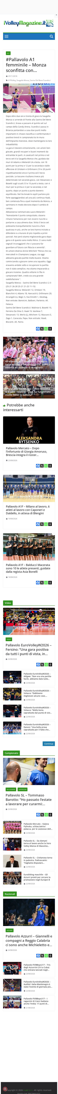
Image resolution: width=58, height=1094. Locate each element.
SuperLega (22, 789)
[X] (42, 328)
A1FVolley (12, 80)
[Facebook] (38, 328)
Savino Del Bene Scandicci (40, 80)
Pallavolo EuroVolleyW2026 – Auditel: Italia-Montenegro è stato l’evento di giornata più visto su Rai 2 (37, 984)
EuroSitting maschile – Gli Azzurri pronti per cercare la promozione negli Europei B (37, 877)
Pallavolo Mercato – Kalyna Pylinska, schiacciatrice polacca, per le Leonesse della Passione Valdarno (38, 826)
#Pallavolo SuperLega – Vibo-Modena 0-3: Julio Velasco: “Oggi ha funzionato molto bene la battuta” (28, 391)
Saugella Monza (23, 80)
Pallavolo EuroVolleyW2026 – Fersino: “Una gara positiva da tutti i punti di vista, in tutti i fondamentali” (29, 649)
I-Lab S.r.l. (28, 1090)
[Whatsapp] (46, 328)
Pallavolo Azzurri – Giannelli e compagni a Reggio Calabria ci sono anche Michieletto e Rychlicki (29, 940)
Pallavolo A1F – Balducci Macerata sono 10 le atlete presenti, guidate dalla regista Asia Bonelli (28, 568)
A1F (8, 53)
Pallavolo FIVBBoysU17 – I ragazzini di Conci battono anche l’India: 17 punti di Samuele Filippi (36, 1001)
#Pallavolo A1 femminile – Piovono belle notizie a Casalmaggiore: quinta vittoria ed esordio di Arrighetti (27, 364)
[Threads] (50, 328)
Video (9, 639)
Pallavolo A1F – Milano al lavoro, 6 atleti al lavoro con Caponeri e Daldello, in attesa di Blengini (28, 510)
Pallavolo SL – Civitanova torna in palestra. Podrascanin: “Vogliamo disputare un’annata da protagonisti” (38, 860)
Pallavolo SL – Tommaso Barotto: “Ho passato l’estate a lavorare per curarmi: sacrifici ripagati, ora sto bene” (29, 799)
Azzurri (9, 930)
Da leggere (11, 789)
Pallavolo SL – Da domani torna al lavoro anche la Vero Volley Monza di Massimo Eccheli (37, 843)
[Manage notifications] (5, 1089)
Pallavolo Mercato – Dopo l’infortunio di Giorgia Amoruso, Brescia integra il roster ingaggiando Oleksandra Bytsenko (28, 453)
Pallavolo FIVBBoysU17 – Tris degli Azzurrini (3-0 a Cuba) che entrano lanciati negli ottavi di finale (37, 967)
